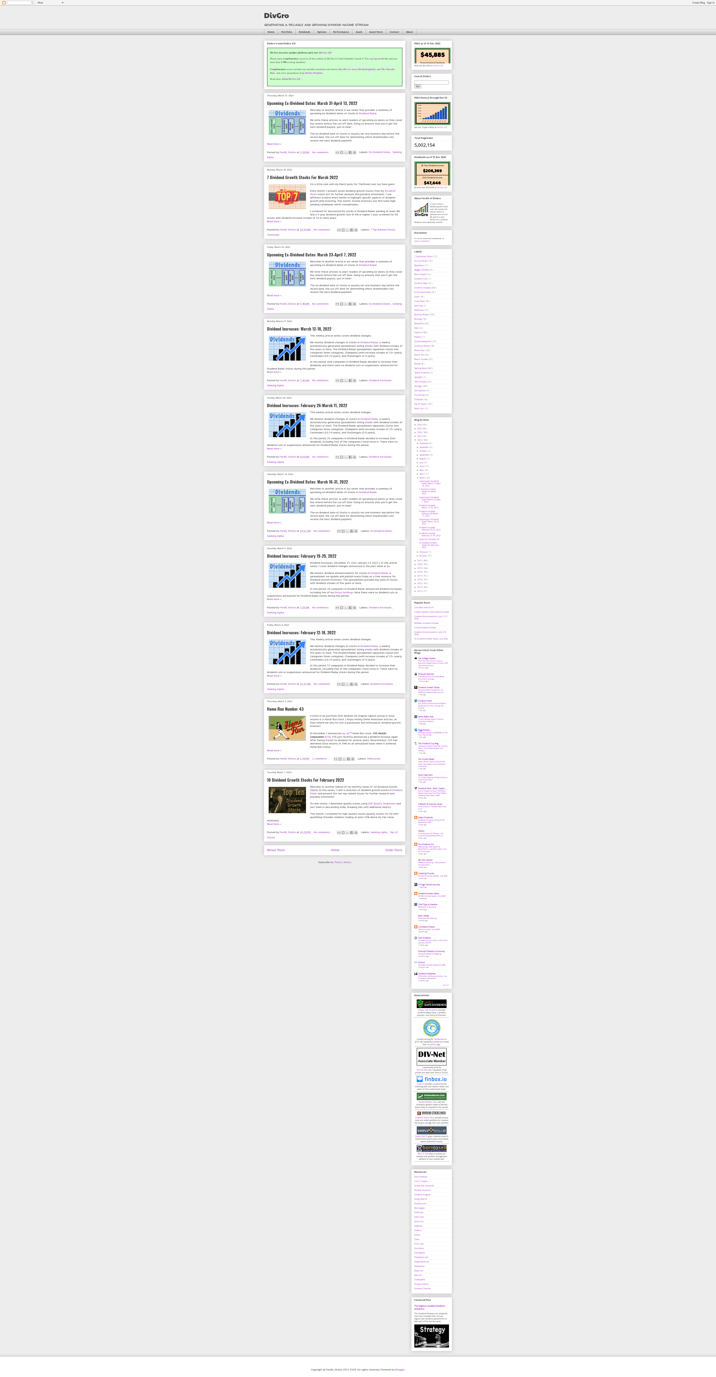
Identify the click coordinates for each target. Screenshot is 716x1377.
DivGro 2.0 (325, 52)
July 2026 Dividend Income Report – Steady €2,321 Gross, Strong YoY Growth (432, 705)
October (423, 451)
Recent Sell (419, 354)
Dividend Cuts (421, 278)
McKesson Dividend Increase (426, 623)
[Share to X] (346, 152)
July (421, 462)
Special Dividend (421, 372)
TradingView (419, 1252)
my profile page (433, 1044)
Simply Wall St (421, 1136)
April (422, 474)
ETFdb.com (418, 1212)
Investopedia (419, 1279)
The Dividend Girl (426, 844)
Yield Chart (419, 1217)
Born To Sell (423, 1153)
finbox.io (420, 1084)
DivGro (276, 15)
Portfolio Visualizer (422, 1190)
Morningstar (419, 1208)
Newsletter (419, 323)
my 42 (347, 733)
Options (321, 32)
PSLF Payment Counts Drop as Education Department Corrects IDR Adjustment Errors (433, 663)
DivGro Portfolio (314, 73)
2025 (419, 428)
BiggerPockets (424, 730)
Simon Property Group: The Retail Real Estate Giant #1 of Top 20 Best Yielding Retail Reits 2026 (432, 793)
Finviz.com (419, 1243)
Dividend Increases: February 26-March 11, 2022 (307, 405)
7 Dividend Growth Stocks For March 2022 (302, 177)
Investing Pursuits (426, 873)
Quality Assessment (423, 341)
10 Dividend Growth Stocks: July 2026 (431, 638)
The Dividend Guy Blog (428, 743)
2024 (419, 432)
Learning (418, 305)
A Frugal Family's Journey (429, 884)
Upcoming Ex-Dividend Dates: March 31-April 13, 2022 (312, 103)
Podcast (417, 337)
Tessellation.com (421, 1257)
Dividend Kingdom (422, 1194)
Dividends (304, 32)
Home (271, 32)
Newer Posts (276, 850)
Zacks (416, 1239)
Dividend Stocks (421, 1284)
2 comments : (320, 758)
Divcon (417, 1235)
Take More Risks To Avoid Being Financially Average (431, 677)
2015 (419, 583)
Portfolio (286, 32)
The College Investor (427, 658)
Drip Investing (420, 1176)
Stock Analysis (420, 381)
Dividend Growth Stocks (428, 687)
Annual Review (421, 261)
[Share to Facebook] (350, 152)
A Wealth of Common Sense (430, 804)
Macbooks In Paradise (427, 907)
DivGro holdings (344, 592)
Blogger (400, 1369)
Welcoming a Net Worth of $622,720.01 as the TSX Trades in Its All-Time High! (432, 849)
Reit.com (418, 1275)
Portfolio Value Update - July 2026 (431, 896)
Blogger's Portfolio (422, 270)
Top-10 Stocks (420, 404)
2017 (419, 575)
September (424, 455)
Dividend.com (420, 1203)
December (424, 443)
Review (417, 363)
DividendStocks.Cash (428, 1102)
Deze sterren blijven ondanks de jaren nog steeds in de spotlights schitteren (432, 764)
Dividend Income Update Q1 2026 (431, 965)
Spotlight (418, 377)
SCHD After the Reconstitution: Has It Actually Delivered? (432, 977)
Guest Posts (376, 32)
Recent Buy (419, 350)
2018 (419, 572)
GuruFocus (419, 1248)
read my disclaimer (421, 241)
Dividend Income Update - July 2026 (432, 876)
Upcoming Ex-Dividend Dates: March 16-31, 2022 (307, 482)
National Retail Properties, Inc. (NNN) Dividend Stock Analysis (431, 691)
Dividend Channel (422, 1288)
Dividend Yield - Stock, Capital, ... (432, 788)
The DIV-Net (419, 395)
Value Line (418, 1221)
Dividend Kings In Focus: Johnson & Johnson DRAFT (432, 941)
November (424, 447)
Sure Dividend (424, 938)
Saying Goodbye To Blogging (430, 954)
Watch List (419, 408)
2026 (419, 424)
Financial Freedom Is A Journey (431, 951)
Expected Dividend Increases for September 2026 (431, 821)
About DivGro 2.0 (291, 78)
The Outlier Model (426, 759)
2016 (419, 579)
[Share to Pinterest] (354, 152)
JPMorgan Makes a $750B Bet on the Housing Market (433, 733)
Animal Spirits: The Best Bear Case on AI (432, 807)
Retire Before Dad (425, 716)
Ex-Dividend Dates (380, 152)
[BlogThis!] (341, 152)
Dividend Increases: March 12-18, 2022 (299, 329)
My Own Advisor (425, 860)
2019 (419, 568)
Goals (359, 32)
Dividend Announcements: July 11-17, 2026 (431, 617)
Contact (394, 32)
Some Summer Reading (427, 918)
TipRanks (418, 1226)
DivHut (421, 962)
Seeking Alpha (275, 385)
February (424, 552)
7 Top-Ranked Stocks (383, 229)
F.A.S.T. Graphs (421, 1181)
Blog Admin (419, 265)
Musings (418, 319)
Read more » (274, 144)
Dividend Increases (380, 380)
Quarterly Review (422, 346)
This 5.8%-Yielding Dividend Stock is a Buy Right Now (433, 778)
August (423, 458)
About (409, 32)
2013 (419, 591)
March (422, 477)
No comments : (321, 152)
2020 (419, 564)
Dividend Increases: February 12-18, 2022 (301, 632)
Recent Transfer (421, 359)
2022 (419, 440)
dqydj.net (418, 1270)
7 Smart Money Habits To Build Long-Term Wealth (430, 720)
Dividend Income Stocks (428, 893)
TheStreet (273, 234)
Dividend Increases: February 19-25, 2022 (301, 556)
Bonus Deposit (420, 274)
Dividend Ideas (421, 283)
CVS (328, 736)
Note (416, 328)
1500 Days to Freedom (427, 904)
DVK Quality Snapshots (382, 803)
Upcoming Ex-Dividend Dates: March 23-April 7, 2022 (311, 255)
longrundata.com (421, 1261)
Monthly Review (421, 314)
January (423, 555)
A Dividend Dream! (426, 927)
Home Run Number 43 (285, 709)
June (422, 466)
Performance (341, 32)
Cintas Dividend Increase (425, 627)
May (422, 470)
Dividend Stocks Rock (424, 1117)
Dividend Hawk (425, 700)
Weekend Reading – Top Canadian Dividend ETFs (432, 863)
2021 (419, 560)
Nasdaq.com (419, 1266)
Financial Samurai (426, 674)
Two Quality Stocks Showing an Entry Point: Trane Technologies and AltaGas (433, 748)
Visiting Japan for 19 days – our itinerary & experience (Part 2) (431, 834)
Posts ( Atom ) (343, 862)
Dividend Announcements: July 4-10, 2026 (430, 633)
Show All (446, 985)
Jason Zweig (423, 915)
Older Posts (394, 850)
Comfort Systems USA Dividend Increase (431, 612)
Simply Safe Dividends (428, 1010)
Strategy (418, 386)
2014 (419, 587)
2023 (419, 436)
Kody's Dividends (425, 817)
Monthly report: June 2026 (429, 929)
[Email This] (337, 152)
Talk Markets (420, 390)
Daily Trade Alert (425, 775)
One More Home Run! (424, 607)
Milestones (374, 758)
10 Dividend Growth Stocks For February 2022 (305, 780)
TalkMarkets (439, 1039)
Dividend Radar (367, 113)
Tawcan (421, 831)
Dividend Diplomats (427, 973)
